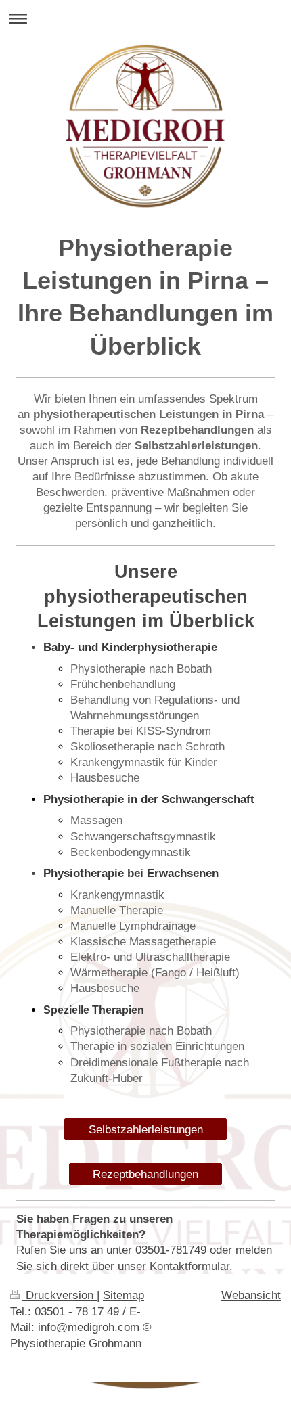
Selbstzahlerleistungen (146, 1129)
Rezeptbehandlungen (145, 1174)
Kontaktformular (189, 1266)
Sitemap (123, 1295)
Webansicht (251, 1295)
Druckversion (59, 1295)
